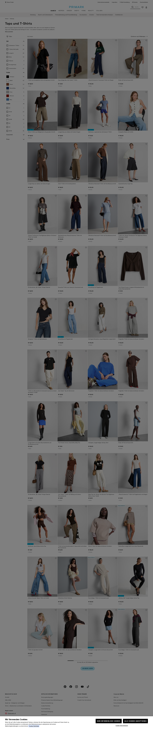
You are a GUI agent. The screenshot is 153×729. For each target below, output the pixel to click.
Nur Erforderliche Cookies (108, 721)
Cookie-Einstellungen (122, 725)
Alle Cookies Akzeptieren (135, 721)
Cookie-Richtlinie (34, 726)
